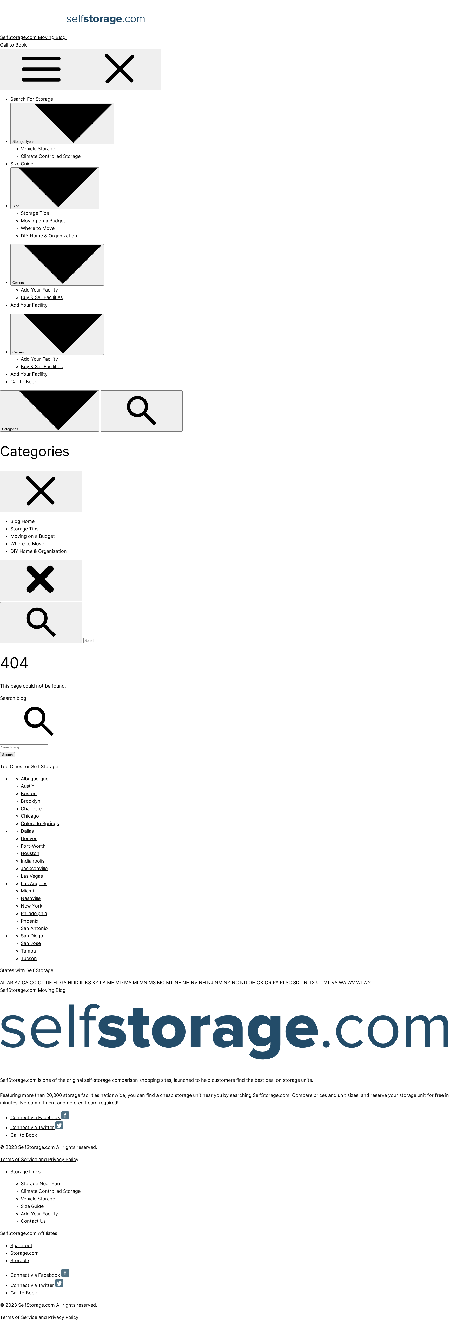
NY (227, 982)
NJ (210, 982)
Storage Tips (35, 213)
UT (319, 982)
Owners (18, 283)
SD (296, 982)
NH (185, 982)
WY (367, 982)
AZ (18, 982)
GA (63, 982)
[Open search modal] (142, 411)
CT (41, 982)
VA (335, 982)
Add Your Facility (39, 290)
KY (95, 982)
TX (312, 982)
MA (127, 982)
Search (7, 755)
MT (169, 982)
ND (243, 982)
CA (25, 982)
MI (135, 982)
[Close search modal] (41, 580)
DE (49, 982)
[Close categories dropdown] (41, 491)
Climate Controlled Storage (51, 156)
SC (289, 982)
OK (260, 982)
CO (33, 982)
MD (119, 982)
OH (251, 982)
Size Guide (21, 163)
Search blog (13, 698)
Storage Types (23, 142)
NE (178, 982)
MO (161, 982)
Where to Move (38, 228)
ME (110, 982)
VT (327, 982)
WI (359, 982)
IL (82, 982)
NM (218, 982)
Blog (15, 206)
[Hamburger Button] (80, 69)
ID (76, 982)
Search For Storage (31, 99)
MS (152, 982)
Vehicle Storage (38, 148)
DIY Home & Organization (49, 235)
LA (103, 982)
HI (70, 982)
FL (56, 982)
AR (10, 982)
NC (235, 982)
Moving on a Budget (43, 220)
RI (282, 982)
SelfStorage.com (18, 1080)
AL (3, 982)
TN (304, 982)
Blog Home (22, 521)
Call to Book (13, 45)
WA (342, 982)
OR (268, 982)
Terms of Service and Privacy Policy (39, 1159)
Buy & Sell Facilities (42, 297)
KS (88, 982)
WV (351, 982)
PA (276, 982)
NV (194, 982)
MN (143, 982)
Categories (10, 429)
